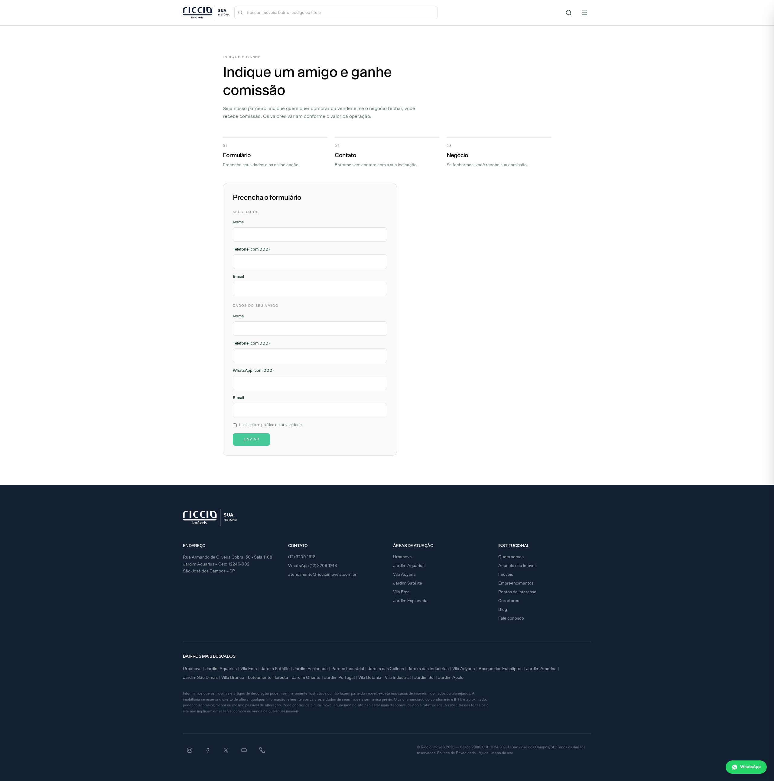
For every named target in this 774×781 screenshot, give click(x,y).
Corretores (508, 601)
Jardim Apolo (450, 678)
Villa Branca (232, 678)
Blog (502, 610)
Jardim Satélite (407, 583)
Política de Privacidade (456, 753)
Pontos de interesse (517, 592)
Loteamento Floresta (268, 678)
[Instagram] (189, 750)
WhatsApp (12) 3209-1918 (312, 566)
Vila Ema (401, 592)
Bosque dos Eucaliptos (500, 669)
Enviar (251, 439)
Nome (238, 222)
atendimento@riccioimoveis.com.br (322, 574)
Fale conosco (511, 618)
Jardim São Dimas (200, 678)
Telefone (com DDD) (251, 249)
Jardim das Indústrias (428, 669)
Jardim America (541, 669)
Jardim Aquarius (408, 566)
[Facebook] (207, 750)
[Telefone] (262, 750)
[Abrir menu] (584, 12)
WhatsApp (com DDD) (253, 371)
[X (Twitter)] (226, 750)
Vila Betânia (369, 678)
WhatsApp (750, 767)
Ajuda (484, 753)
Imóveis (505, 574)
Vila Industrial (398, 678)
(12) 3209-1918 (302, 557)
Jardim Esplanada (410, 601)
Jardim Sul (424, 678)
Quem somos (511, 557)
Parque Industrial (347, 669)
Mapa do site (502, 753)
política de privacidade (281, 425)
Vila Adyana (404, 574)
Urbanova (402, 557)
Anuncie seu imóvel (516, 566)
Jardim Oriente (306, 678)
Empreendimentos (516, 583)
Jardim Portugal (339, 678)
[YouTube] (244, 750)
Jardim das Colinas (386, 669)
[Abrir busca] (568, 12)
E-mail (238, 277)
